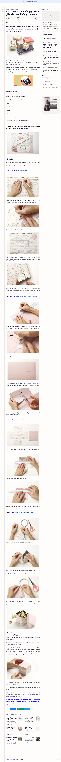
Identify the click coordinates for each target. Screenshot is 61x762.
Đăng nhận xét (23, 752)
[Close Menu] (59, 1)
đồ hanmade (30, 694)
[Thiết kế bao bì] (55, 67)
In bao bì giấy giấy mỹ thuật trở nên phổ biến (51, 64)
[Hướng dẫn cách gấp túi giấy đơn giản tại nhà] (20, 739)
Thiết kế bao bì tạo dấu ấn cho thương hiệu (49, 52)
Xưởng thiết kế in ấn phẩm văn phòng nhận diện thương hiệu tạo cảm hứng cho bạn (50, 46)
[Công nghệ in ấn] (51, 31)
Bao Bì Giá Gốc (6, 5)
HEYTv (35, 1)
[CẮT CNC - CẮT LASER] (38, 739)
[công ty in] (56, 31)
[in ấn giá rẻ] (50, 36)
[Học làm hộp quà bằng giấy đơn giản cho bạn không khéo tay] (20, 729)
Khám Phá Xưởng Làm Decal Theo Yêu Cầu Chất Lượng (50, 33)
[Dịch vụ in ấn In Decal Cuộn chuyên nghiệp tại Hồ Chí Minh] (20, 718)
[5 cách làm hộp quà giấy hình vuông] (38, 718)
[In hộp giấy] (50, 61)
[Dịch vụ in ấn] (50, 42)
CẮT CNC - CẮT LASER (29, 737)
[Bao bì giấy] (50, 22)
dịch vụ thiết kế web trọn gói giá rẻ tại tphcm (26, 296)
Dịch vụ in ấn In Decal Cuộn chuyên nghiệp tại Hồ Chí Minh (12, 718)
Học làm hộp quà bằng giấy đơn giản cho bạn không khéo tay (12, 729)
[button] (59, 5)
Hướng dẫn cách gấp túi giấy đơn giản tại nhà (12, 739)
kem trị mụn (22, 419)
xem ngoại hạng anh (22, 170)
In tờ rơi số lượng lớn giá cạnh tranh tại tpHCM (50, 39)
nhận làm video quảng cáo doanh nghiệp (24, 512)
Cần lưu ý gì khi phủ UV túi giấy (50, 24)
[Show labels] (45, 90)
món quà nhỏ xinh (25, 601)
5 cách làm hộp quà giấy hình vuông (29, 717)
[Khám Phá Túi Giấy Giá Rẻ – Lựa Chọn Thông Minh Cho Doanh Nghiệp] (38, 729)
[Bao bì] (49, 49)
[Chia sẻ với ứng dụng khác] (32, 709)
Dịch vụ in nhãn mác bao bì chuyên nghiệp (51, 58)
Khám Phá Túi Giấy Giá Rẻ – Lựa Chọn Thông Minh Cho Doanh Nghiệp (29, 729)
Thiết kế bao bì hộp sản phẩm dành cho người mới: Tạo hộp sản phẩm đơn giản (51, 70)
